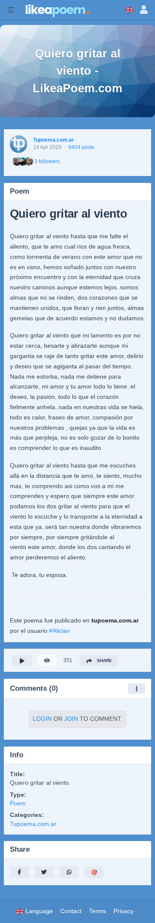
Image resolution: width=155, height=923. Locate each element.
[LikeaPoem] (57, 9)
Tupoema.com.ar (53, 140)
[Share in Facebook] (19, 872)
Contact (70, 911)
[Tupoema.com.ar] (19, 144)
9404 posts (81, 147)
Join (71, 719)
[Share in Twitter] (43, 872)
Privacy (123, 911)
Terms (97, 911)
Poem (18, 803)
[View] (46, 660)
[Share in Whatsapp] (68, 872)
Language (38, 911)
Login (42, 719)
